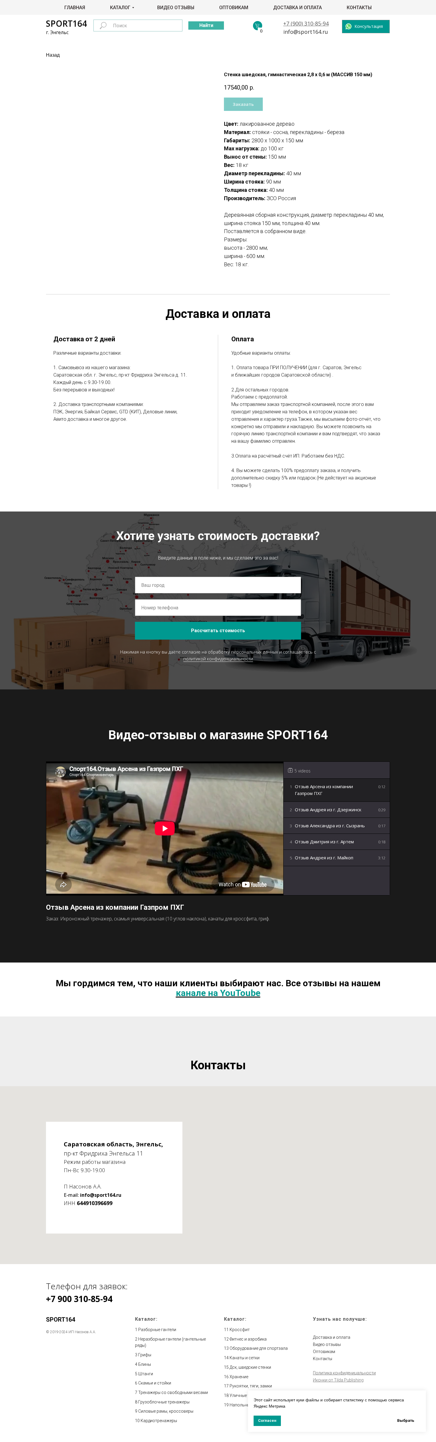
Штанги (145, 1373)
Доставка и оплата (297, 7)
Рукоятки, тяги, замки (251, 1386)
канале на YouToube (218, 993)
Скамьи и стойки (154, 1383)
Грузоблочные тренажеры (164, 1402)
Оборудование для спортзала (259, 1348)
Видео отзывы (175, 7)
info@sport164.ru (305, 31)
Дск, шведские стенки (250, 1367)
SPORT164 (66, 23)
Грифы (144, 1354)
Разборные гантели (157, 1329)
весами (200, 1392)
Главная (74, 7)
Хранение (239, 1376)
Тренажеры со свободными (165, 1392)
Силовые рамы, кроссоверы (165, 1411)
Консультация (368, 26)
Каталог (120, 7)
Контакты (359, 7)
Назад (53, 55)
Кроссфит (240, 1329)
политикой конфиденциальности (218, 659)
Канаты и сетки (245, 1357)
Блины (144, 1364)
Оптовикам (233, 7)
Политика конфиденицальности (344, 1373)
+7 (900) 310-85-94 (306, 23)
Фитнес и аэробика (248, 1339)
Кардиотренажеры (159, 1420)
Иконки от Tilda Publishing (338, 1380)
